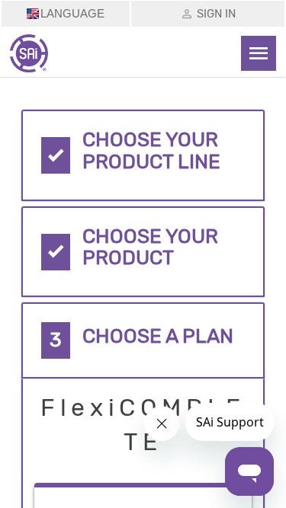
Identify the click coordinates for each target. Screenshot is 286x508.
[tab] (143, 155)
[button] (143, 155)
